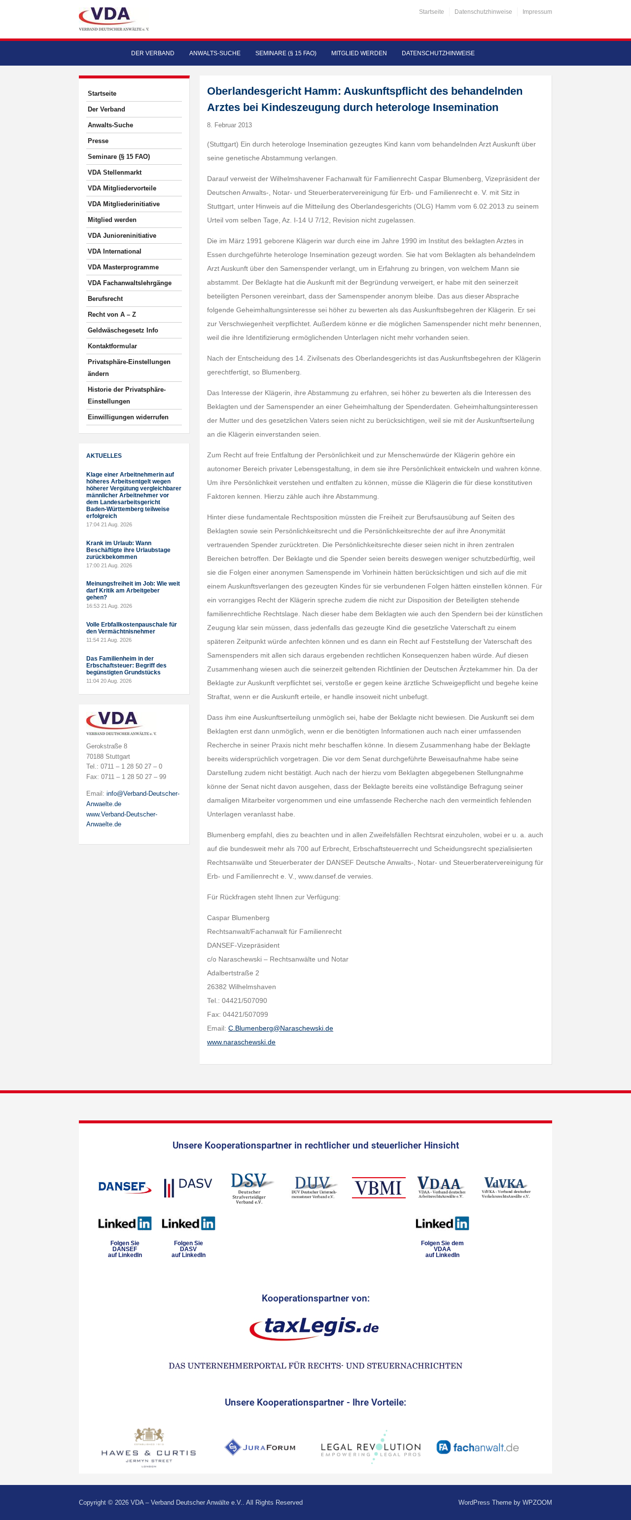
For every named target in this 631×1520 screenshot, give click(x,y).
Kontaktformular (112, 346)
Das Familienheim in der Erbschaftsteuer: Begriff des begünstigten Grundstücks (126, 665)
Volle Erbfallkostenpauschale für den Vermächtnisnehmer (131, 628)
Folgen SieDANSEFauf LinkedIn (125, 1249)
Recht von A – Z (112, 314)
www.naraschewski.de (241, 1042)
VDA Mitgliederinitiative (124, 204)
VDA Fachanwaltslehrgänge (130, 283)
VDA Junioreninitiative (122, 235)
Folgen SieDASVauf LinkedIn (189, 1249)
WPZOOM (537, 1502)
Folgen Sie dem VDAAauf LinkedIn (442, 1249)
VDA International (114, 251)
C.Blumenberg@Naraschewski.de (280, 1028)
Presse (98, 141)
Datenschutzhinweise (483, 11)
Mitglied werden (359, 53)
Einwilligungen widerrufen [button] (128, 417)
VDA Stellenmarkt (114, 172)
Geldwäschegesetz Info (123, 330)
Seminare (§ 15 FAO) (285, 53)
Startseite (431, 11)
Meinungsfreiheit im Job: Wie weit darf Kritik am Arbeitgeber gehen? (133, 590)
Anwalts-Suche (215, 53)
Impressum (537, 11)
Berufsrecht (105, 298)
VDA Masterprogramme (123, 267)
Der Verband (153, 53)
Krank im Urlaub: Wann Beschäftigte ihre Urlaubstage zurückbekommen (128, 550)
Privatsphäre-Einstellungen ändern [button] (129, 367)
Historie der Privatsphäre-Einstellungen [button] (127, 395)
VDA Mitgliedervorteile (122, 188)
